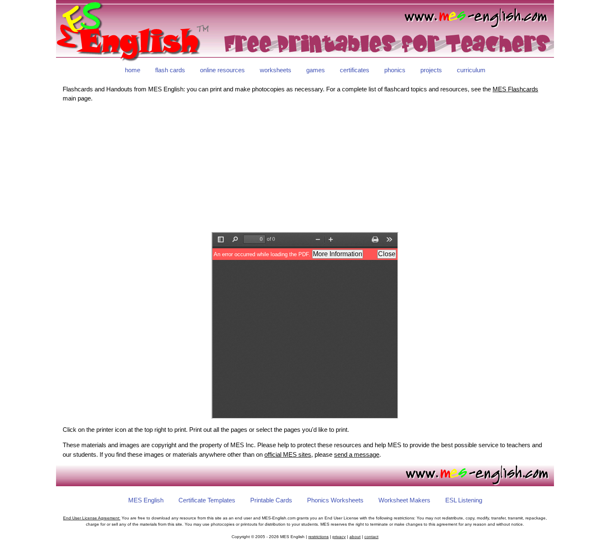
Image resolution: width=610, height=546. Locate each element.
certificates (354, 69)
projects (431, 69)
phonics (394, 69)
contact (371, 536)
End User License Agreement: (91, 518)
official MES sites (287, 454)
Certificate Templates (206, 500)
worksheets (275, 69)
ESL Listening (463, 500)
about (355, 536)
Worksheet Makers (404, 500)
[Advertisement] (305, 168)
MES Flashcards (515, 89)
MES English (145, 500)
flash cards (170, 69)
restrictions (318, 536)
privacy (339, 536)
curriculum (471, 69)
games (315, 69)
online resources (222, 69)
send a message (356, 454)
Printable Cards (271, 500)
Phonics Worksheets (335, 500)
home (132, 69)
